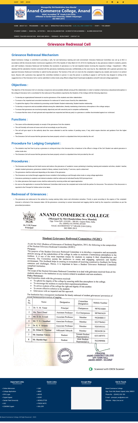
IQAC (47, 26)
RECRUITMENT (64, 36)
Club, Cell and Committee (82, 26)
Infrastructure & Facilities (61, 26)
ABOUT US (23, 26)
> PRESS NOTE (41, 403)
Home (16, 26)
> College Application (9, 391)
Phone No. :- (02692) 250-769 (115, 394)
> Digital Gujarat (7, 397)
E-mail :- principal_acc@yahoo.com (117, 397)
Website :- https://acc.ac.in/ (115, 400)
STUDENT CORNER (20, 31)
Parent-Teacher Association (25, 36)
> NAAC (39, 391)
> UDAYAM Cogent (8, 406)
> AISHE (39, 394)
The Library (105, 26)
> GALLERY (40, 406)
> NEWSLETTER (42, 400)
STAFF (97, 26)
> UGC (4, 403)
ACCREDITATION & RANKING (75, 31)
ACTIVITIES (41, 31)
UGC (42, 26)
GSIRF (16, 2)
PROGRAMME (33, 26)
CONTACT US (75, 36)
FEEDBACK (55, 36)
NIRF (22, 2)
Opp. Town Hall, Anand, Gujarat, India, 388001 (120, 391)
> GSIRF (39, 397)
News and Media (43, 36)
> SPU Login (6, 394)
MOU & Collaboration (55, 31)
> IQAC (39, 388)
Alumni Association (94, 31)
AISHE (28, 2)
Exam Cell (32, 31)
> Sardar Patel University (10, 400)
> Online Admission (8, 388)
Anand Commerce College (114, 388)
